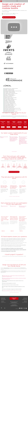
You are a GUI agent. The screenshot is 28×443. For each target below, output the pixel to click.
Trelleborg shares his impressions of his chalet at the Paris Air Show (13, 187)
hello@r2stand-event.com (14, 305)
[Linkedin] (19, 308)
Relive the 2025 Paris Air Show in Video (22, 186)
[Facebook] (21, 308)
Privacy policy (25, 301)
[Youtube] (26, 308)
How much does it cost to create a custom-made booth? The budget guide (5, 218)
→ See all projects (14, 151)
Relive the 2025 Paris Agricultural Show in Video (4, 186)
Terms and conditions (24, 302)
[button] (17, 1)
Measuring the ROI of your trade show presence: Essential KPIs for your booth (14, 218)
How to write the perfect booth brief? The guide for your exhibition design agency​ (23, 218)
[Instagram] (23, 308)
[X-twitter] (24, 308)
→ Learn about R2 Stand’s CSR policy (14, 292)
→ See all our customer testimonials (14, 196)
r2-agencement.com (3, 302)
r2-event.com (2, 301)
